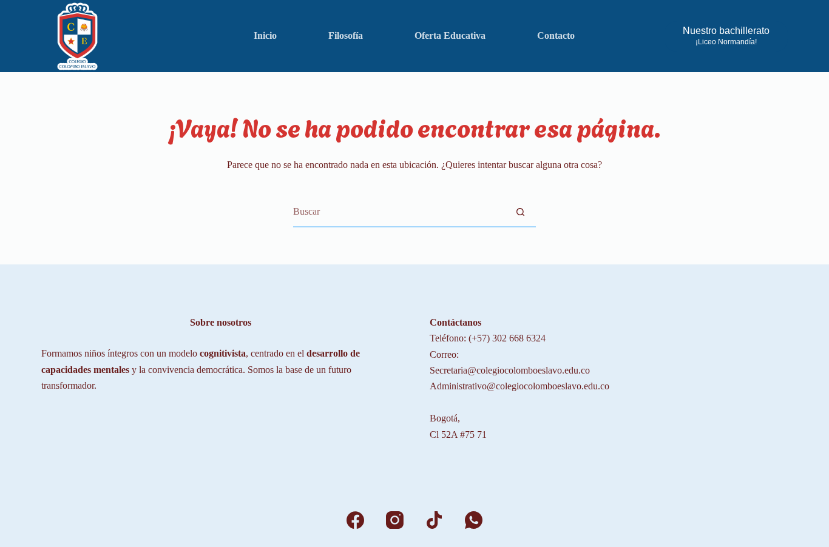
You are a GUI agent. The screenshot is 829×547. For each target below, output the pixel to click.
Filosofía (345, 35)
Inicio (265, 35)
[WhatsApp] (473, 520)
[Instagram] (395, 520)
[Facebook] (355, 520)
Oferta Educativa (450, 35)
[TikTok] (434, 520)
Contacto (556, 35)
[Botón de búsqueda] (521, 211)
